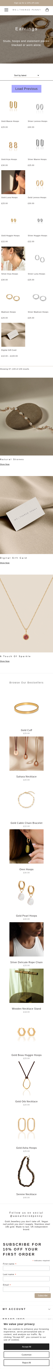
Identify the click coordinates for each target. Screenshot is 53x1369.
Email (7, 1284)
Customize (27, 1354)
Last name (9, 1274)
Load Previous (26, 89)
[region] (26, 1344)
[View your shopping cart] (46, 8)
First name (9, 1263)
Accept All (26, 1347)
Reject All (26, 1362)
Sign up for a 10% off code (26, 3)
